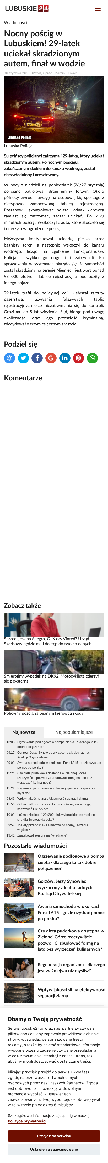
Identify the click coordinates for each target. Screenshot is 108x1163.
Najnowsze (23, 732)
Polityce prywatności (27, 1121)
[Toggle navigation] (97, 9)
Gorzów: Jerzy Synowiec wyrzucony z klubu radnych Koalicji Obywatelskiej (54, 755)
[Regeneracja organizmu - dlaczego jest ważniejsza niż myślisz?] (19, 967)
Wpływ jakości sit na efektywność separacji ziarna (52, 798)
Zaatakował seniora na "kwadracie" (42, 835)
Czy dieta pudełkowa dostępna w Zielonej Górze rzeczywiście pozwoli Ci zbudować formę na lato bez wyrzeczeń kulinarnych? (54, 777)
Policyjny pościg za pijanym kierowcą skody (44, 713)
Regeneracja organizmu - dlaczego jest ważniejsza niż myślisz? (56, 791)
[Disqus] (54, 457)
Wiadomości (15, 23)
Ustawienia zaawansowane (54, 1149)
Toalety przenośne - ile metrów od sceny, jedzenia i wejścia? (53, 827)
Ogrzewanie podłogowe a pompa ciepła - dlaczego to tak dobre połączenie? (57, 744)
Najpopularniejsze (74, 732)
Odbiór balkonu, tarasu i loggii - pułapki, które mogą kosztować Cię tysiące (54, 807)
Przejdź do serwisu (54, 1136)
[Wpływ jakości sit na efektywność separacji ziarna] (19, 992)
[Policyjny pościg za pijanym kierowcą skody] (54, 699)
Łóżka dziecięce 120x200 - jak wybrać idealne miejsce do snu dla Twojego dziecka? (58, 817)
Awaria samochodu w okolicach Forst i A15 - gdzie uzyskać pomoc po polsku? (59, 765)
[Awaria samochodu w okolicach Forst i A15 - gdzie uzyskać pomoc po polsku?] (19, 912)
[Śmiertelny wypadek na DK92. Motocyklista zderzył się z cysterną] (54, 662)
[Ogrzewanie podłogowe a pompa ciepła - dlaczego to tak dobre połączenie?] (19, 862)
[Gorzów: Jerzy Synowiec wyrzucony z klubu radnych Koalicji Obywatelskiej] (19, 887)
